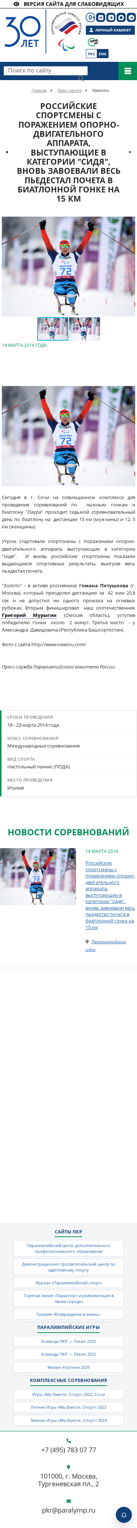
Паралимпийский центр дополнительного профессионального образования (68, 1248)
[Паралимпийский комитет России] (35, 25)
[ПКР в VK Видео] (110, 17)
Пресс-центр (69, 90)
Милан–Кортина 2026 (68, 1367)
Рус (91, 53)
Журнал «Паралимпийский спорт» (68, 1282)
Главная (39, 90)
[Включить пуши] (124, 1515)
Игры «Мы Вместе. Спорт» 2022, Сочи (68, 1394)
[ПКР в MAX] (121, 17)
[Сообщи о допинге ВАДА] (93, 42)
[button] (128, 223)
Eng (102, 53)
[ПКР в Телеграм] (131, 17)
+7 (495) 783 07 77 (68, 1450)
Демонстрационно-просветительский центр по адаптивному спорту (68, 1266)
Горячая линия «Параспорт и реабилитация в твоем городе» (69, 1298)
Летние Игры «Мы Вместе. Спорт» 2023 (68, 1407)
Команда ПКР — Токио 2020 (68, 1341)
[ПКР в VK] (100, 17)
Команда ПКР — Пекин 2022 (68, 1354)
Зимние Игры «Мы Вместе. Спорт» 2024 (68, 1420)
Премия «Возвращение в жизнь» (68, 1314)
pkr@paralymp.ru (68, 1510)
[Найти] (81, 79)
